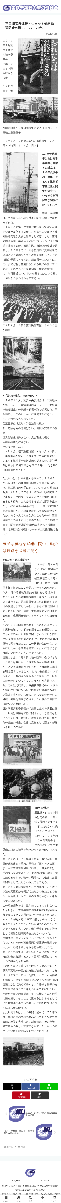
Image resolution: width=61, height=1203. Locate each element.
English (16, 1180)
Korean (45, 1180)
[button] (40, 1095)
